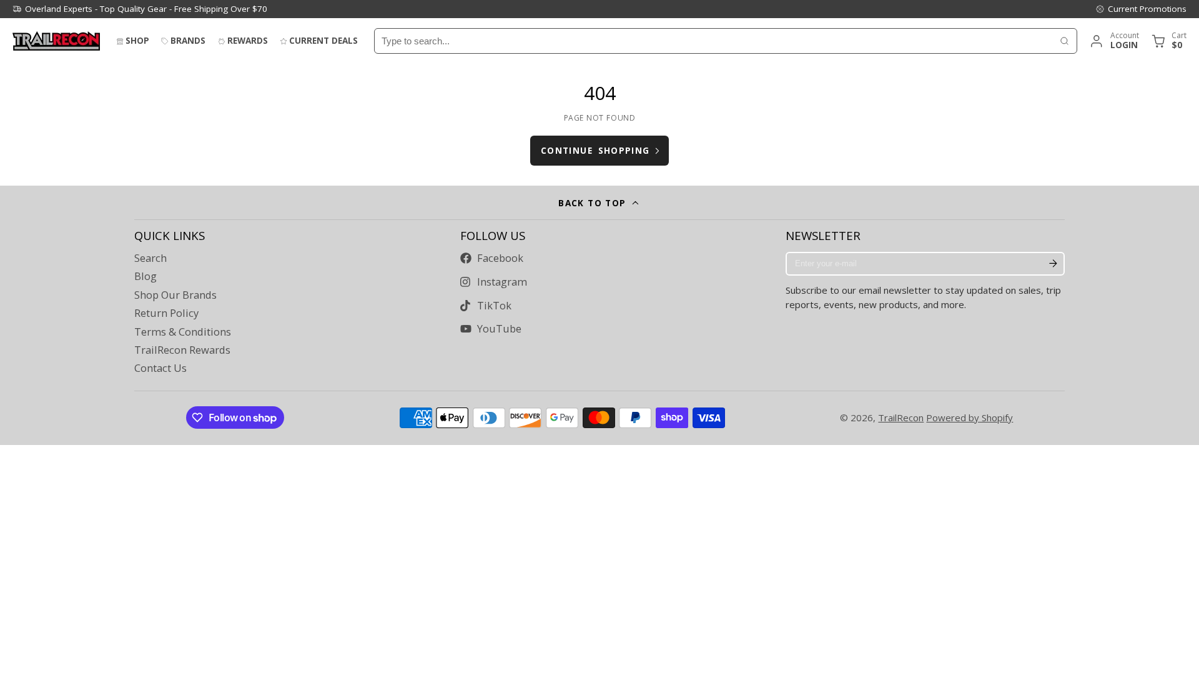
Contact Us (160, 368)
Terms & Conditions (182, 332)
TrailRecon (901, 417)
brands (187, 40)
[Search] (1064, 41)
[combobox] (713, 41)
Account (1113, 41)
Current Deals (323, 40)
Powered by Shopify (969, 417)
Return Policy (166, 313)
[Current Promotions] (1141, 9)
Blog (145, 276)
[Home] (56, 41)
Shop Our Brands (175, 295)
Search (150, 258)
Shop (137, 40)
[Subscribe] (1053, 264)
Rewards (247, 40)
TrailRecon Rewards (182, 350)
